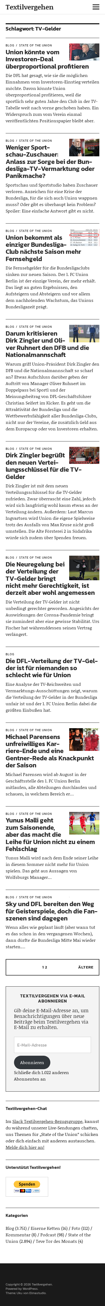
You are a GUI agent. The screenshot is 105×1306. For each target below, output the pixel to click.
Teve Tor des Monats (56, 1241)
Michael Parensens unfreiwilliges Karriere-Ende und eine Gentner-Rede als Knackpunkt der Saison (50, 751)
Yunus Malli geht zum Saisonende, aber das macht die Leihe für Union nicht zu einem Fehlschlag (50, 834)
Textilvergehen (30, 7)
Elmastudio (37, 1293)
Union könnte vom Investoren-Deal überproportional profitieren (47, 59)
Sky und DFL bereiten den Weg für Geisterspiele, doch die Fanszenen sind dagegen (51, 911)
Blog (10, 45)
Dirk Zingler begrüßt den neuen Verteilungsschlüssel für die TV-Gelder (44, 465)
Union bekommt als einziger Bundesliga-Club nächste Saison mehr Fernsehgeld (43, 248)
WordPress (30, 1288)
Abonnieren (32, 1062)
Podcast (48, 1234)
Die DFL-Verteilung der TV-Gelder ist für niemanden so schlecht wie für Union (52, 668)
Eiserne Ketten (45, 1228)
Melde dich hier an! (25, 1147)
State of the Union (35, 45)
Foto (76, 1228)
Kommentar (18, 1234)
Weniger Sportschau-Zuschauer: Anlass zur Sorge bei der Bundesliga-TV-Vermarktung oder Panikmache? (50, 162)
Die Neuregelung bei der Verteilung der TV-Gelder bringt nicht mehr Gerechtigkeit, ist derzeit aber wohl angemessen (50, 578)
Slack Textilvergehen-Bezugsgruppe (47, 1121)
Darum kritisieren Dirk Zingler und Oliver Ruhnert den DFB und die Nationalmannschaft (47, 344)
